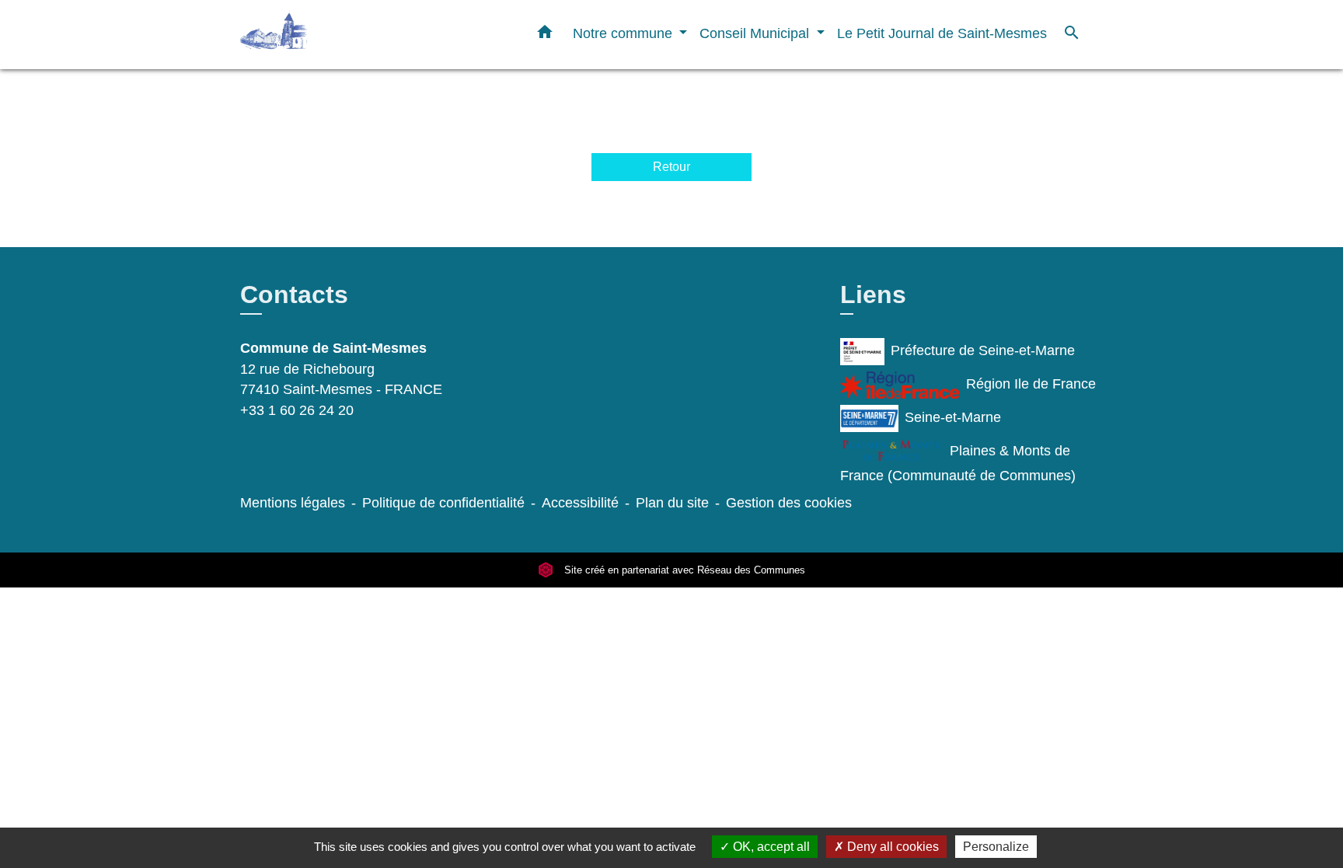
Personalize (996, 846)
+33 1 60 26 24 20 (297, 410)
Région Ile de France (1031, 384)
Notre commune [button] (624, 33)
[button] (545, 35)
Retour (671, 166)
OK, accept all (770, 846)
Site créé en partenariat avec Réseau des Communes (683, 570)
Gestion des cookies (789, 503)
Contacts (294, 295)
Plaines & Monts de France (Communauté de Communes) (958, 464)
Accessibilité (580, 503)
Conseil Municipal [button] (756, 33)
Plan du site (672, 503)
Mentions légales (292, 503)
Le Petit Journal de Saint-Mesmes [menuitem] (942, 33)
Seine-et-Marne (953, 418)
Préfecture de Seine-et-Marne (983, 351)
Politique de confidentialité (443, 503)
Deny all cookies (891, 846)
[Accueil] (337, 34)
